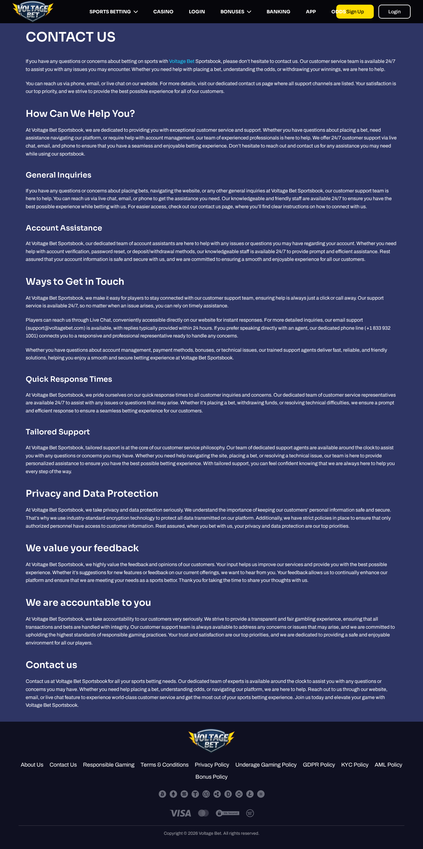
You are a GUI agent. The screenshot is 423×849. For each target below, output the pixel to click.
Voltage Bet (181, 61)
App (311, 12)
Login (197, 12)
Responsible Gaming (108, 765)
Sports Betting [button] (110, 12)
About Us (32, 765)
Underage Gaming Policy (266, 765)
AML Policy (388, 765)
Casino (163, 12)
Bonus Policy (211, 777)
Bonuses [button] (232, 12)
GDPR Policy (319, 765)
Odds (338, 12)
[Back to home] (33, 11)
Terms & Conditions (165, 765)
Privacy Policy (212, 765)
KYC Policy (354, 765)
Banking (278, 12)
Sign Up (355, 11)
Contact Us (63, 765)
